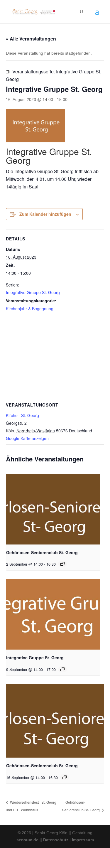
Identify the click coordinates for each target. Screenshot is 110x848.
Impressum (83, 839)
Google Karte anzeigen (27, 438)
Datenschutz (55, 839)
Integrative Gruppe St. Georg (33, 292)
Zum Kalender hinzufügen (45, 214)
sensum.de (27, 839)
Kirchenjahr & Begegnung (29, 308)
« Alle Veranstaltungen (31, 38)
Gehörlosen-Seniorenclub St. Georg (42, 552)
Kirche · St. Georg (22, 415)
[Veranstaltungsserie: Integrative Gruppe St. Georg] (62, 669)
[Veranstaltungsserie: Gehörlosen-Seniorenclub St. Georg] (62, 564)
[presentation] (53, 509)
